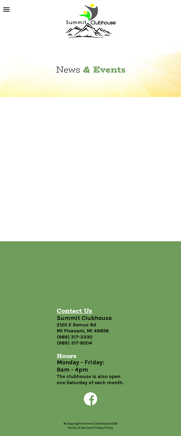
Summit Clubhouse (90, 21)
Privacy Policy (103, 428)
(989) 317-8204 (74, 343)
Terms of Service (79, 428)
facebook (90, 399)
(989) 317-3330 (74, 337)
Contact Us (74, 310)
